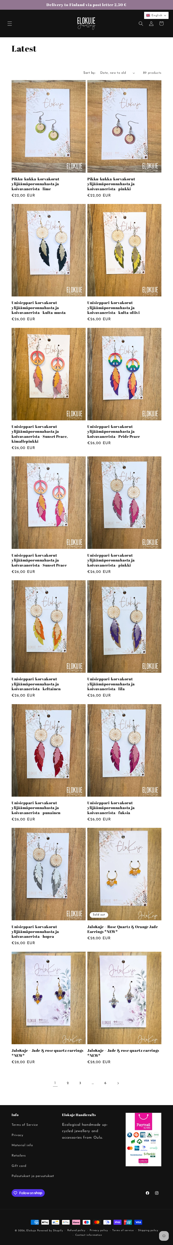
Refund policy (76, 1230)
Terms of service (123, 1230)
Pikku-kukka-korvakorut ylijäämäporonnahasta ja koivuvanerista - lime (35, 184)
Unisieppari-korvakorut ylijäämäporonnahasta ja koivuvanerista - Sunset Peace (39, 560)
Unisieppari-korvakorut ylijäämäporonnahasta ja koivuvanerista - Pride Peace (113, 431)
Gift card (19, 1166)
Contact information (88, 1235)
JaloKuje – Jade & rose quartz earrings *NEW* (48, 1053)
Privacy (17, 1135)
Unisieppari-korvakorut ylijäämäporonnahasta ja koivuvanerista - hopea (35, 931)
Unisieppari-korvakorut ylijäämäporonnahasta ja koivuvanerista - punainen (36, 807)
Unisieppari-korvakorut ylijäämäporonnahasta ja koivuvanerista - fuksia (111, 807)
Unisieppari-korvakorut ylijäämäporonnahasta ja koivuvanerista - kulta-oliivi (113, 307)
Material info (22, 1145)
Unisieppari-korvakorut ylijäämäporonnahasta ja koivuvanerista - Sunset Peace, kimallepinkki (40, 434)
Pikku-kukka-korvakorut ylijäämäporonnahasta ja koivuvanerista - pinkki (111, 184)
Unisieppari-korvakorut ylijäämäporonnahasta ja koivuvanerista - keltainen (36, 684)
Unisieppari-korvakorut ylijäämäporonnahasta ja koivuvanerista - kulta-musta (39, 307)
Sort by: (89, 73)
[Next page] (118, 1083)
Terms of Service (25, 1125)
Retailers (19, 1155)
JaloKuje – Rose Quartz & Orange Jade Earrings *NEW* (122, 929)
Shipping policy (148, 1230)
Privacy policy (99, 1230)
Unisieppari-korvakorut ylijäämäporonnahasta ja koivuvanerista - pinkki (111, 560)
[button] (10, 23)
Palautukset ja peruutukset (33, 1176)
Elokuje (31, 1230)
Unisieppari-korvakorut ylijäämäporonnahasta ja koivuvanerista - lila (111, 684)
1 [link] (55, 1083)
